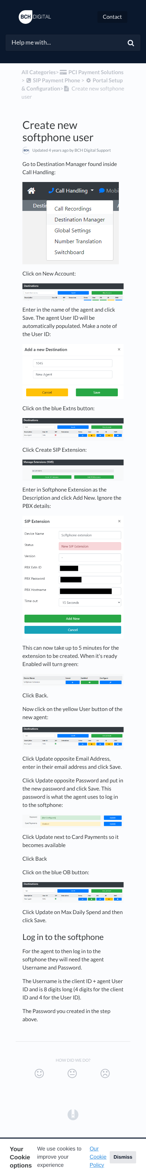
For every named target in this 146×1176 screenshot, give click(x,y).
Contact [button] (112, 17)
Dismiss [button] (122, 1157)
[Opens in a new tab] (73, 1114)
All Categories (38, 72)
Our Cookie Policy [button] (98, 1157)
